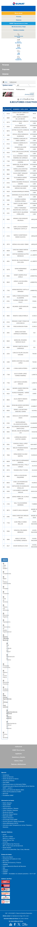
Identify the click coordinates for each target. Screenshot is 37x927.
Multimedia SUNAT (8, 816)
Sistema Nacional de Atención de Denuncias (14, 866)
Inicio (5, 82)
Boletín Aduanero (7, 803)
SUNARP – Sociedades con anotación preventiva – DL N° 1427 (19, 873)
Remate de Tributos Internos (10, 814)
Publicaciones (20, 89)
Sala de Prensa (7, 806)
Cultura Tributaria (8, 89)
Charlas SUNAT (7, 805)
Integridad (5, 864)
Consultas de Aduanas (8, 780)
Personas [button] (5, 65)
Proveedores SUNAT (8, 795)
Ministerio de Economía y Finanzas (12, 862)
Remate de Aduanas (8, 812)
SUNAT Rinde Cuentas (18, 750)
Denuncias (5, 793)
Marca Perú (6, 860)
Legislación (18, 753)
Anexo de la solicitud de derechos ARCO (13, 790)
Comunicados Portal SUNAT (10, 819)
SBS (4, 868)
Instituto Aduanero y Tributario (10, 808)
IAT (18, 85)
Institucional (18, 746)
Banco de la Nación (8, 857)
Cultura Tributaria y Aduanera (10, 810)
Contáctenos (6, 775)
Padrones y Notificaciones (18, 764)
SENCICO (5, 870)
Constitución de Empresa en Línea (12, 859)
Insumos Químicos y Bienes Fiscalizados (13, 821)
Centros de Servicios (8, 777)
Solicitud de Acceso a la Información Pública (14, 784)
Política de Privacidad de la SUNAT (12, 791)
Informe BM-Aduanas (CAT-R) (10, 823)
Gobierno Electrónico (8, 818)
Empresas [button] (5, 69)
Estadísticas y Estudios (18, 757)
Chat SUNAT (6, 782)
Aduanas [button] (5, 74)
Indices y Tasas (18, 760)
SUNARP (5, 872)
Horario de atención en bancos (10, 778)
